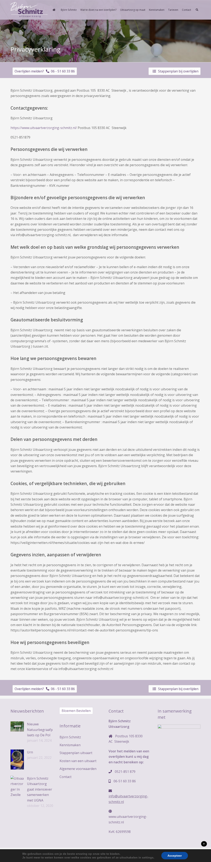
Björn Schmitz (70, 737)
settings (148, 857)
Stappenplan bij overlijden (178, 71)
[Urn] (17, 760)
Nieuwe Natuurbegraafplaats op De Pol (40, 729)
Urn (30, 752)
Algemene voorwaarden (78, 768)
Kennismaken (70, 745)
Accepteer (175, 855)
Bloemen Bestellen (76, 710)
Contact (66, 776)
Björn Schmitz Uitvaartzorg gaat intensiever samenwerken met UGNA (39, 789)
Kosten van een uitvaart (78, 761)
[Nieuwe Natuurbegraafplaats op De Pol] (17, 726)
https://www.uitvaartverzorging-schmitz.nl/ (44, 128)
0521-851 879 (125, 771)
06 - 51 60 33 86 (62, 71)
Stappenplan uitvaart (76, 753)
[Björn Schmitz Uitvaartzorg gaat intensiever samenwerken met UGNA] (17, 787)
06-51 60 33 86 (125, 781)
